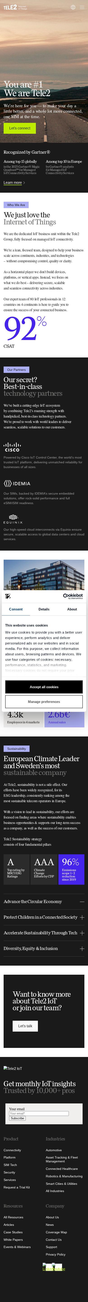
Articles (9, 1225)
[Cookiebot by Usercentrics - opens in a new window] (63, 597)
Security (9, 1172)
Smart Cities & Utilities (61, 1183)
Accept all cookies (44, 687)
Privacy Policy (55, 1254)
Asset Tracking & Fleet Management (62, 1159)
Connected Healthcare (62, 1169)
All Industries (55, 1191)
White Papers (13, 1239)
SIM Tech (10, 1165)
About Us (52, 1217)
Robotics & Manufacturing (64, 1176)
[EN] (73, 7)
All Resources (13, 1217)
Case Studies (13, 1232)
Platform (10, 1157)
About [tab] (72, 609)
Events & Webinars (17, 1247)
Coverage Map (56, 1232)
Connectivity (12, 1150)
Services (10, 1180)
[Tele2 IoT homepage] (15, 7)
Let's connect (19, 128)
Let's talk (25, 1026)
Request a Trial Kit (17, 1187)
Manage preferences (44, 702)
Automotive (54, 1150)
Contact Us (54, 1239)
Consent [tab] (16, 609)
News (50, 1225)
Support (51, 1247)
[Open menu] (81, 7)
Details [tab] (44, 609)
